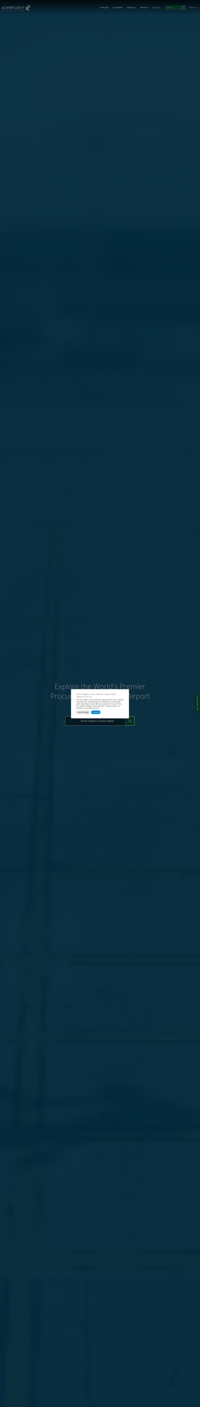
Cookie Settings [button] (83, 712)
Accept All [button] (95, 712)
